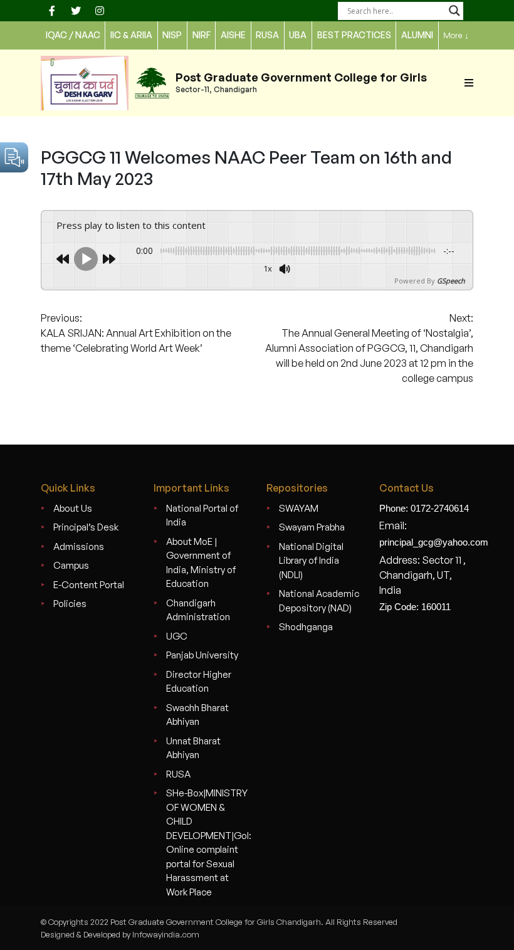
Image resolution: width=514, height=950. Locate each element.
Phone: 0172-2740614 (424, 508)
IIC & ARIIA (131, 34)
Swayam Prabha (312, 527)
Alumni (417, 34)
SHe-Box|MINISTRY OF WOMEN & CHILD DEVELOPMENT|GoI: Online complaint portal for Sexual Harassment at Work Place (208, 842)
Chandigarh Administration (198, 610)
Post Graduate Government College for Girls (301, 77)
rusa (267, 34)
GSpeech (451, 280)
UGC (176, 636)
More (456, 35)
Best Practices (354, 34)
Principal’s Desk (85, 527)
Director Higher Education (198, 681)
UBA (298, 34)
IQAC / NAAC (73, 34)
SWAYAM (298, 508)
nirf (201, 34)
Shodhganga (306, 627)
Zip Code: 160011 (415, 606)
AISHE (233, 34)
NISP (172, 34)
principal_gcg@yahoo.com (433, 542)
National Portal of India (202, 515)
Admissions (78, 546)
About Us (72, 508)
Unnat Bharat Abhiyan (193, 748)
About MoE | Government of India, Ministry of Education (201, 563)
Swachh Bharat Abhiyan (197, 715)
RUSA (178, 774)
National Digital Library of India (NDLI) (311, 561)
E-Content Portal (88, 585)
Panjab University (202, 655)
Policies (70, 604)
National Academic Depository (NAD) (319, 601)
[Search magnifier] (454, 10)
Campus (71, 565)
